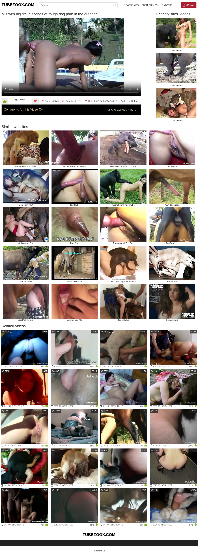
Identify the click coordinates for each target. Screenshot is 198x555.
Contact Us (99, 550)
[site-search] (114, 5)
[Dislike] (35, 101)
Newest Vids (131, 5)
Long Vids (166, 5)
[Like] (5, 101)
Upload (189, 5)
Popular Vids (149, 5)
